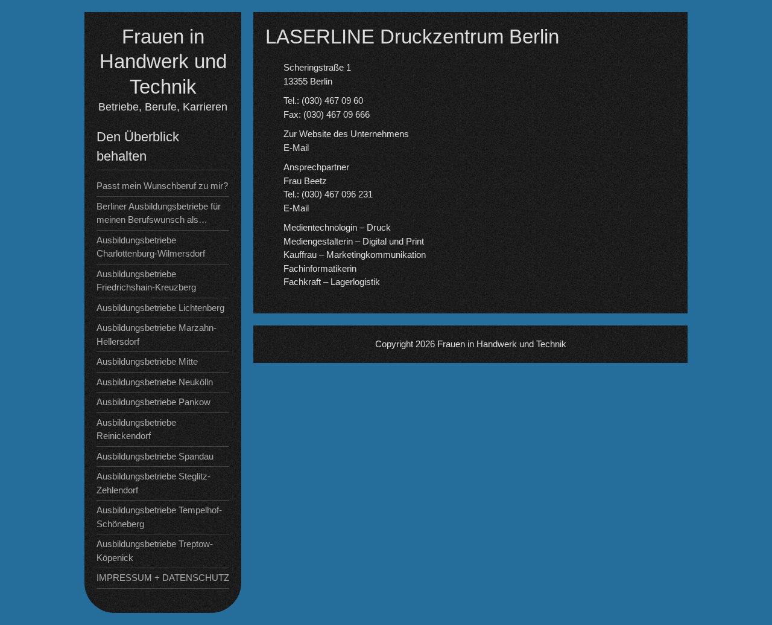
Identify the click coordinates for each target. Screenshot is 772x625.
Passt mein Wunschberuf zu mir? (162, 186)
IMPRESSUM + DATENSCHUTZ (162, 577)
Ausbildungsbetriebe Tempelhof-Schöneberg (159, 517)
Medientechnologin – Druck (337, 227)
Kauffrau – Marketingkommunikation (354, 254)
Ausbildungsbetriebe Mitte (147, 361)
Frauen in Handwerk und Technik (163, 61)
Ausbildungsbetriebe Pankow (153, 402)
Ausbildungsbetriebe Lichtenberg (160, 308)
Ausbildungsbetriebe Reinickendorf (136, 429)
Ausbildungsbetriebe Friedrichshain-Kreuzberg (146, 281)
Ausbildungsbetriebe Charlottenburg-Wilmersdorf (150, 247)
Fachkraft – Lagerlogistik (331, 282)
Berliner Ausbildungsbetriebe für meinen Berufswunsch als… (158, 213)
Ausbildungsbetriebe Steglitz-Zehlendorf (153, 483)
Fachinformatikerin (319, 268)
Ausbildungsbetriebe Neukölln (154, 382)
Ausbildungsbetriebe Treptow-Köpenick (154, 551)
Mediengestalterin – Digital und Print (353, 241)
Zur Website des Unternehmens (346, 134)
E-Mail (296, 148)
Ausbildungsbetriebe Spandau (155, 456)
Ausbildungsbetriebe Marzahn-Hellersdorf (156, 334)
